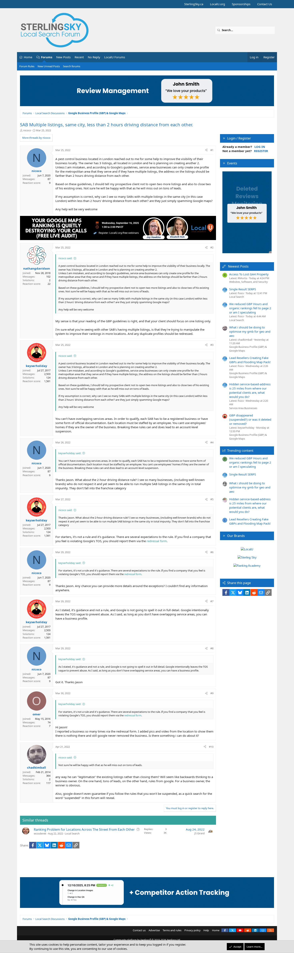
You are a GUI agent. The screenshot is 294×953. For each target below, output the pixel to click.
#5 (211, 499)
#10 (211, 746)
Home (28, 57)
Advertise (154, 930)
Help (206, 930)
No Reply (94, 57)
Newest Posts (238, 266)
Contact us (139, 930)
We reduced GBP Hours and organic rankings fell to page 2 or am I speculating (250, 308)
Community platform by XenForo (147, 940)
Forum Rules (26, 66)
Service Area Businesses (243, 408)
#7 (211, 601)
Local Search (72, 833)
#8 (211, 648)
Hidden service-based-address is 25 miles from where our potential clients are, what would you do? (250, 390)
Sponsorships (241, 4)
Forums (46, 57)
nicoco (27, 130)
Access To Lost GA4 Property (249, 274)
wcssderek (40, 833)
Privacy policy (192, 930)
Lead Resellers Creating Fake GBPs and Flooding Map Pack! (250, 360)
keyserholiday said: (69, 453)
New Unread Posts (49, 66)
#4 (211, 442)
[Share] (206, 150)
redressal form (157, 541)
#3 (211, 345)
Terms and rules (172, 930)
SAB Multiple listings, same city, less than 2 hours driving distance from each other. (106, 125)
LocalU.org (217, 4)
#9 (211, 693)
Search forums (71, 66)
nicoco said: (65, 258)
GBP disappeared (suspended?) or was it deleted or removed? (250, 419)
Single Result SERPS (242, 289)
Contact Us (264, 4)
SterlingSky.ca (193, 4)
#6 (211, 552)
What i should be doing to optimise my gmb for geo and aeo (249, 331)
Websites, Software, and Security (248, 282)
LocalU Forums (114, 57)
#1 (211, 150)
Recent (79, 57)
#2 (211, 247)
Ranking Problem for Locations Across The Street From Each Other (84, 829)
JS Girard (199, 833)
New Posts (63, 57)
